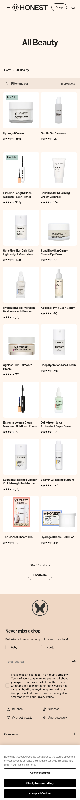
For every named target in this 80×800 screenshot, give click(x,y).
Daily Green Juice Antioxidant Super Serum (56, 424)
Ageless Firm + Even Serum (58, 308)
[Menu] (6, 7)
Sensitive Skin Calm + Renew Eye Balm (54, 252)
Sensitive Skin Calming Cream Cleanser (55, 195)
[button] (71, 7)
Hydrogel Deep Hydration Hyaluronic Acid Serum (19, 309)
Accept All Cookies (40, 793)
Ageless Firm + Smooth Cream (17, 367)
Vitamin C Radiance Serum (57, 480)
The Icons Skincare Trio (18, 537)
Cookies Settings (40, 772)
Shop (59, 7)
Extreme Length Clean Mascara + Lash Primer (17, 195)
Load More (40, 575)
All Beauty (22, 70)
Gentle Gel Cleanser (53, 133)
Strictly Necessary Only (40, 783)
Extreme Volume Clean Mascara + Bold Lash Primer (20, 424)
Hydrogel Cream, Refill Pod (57, 537)
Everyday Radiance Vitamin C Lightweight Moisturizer (20, 481)
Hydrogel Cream (13, 133)
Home (7, 70)
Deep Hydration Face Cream (58, 365)
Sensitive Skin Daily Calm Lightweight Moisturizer (18, 252)
